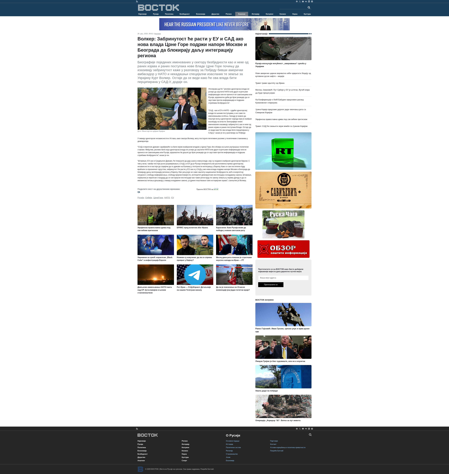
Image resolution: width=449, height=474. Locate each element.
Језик (228, 457)
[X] (300, 1)
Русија (156, 14)
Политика (169, 14)
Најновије (142, 14)
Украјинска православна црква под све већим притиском (281, 119)
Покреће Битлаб (276, 451)
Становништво (232, 454)
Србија (148, 197)
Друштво (215, 14)
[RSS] (137, 1)
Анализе (241, 14)
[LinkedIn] (309, 1)
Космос (283, 14)
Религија (229, 451)
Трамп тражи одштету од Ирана (269, 83)
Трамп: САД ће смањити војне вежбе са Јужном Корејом (281, 126)
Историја (229, 444)
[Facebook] (297, 1)
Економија (200, 14)
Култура (307, 14)
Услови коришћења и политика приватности (287, 447)
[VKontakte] (306, 1)
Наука (294, 14)
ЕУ (172, 197)
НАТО (167, 197)
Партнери (274, 441)
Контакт (273, 444)
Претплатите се (271, 285)
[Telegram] (312, 1)
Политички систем (233, 447)
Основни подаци (232, 441)
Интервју (255, 14)
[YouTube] (303, 1)
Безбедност (185, 14)
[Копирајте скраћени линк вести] (166, 192)
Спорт (184, 461)
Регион (229, 14)
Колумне (269, 14)
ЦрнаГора (158, 197)
